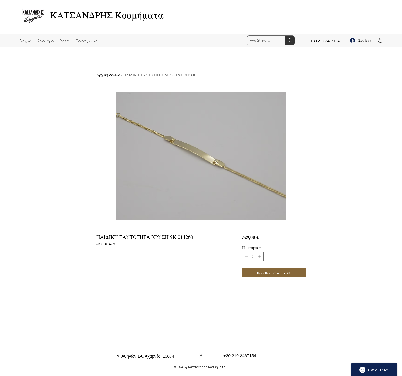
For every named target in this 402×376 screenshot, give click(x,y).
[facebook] (201, 355)
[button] (45, 38)
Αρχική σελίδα (108, 74)
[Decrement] (246, 256)
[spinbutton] (253, 256)
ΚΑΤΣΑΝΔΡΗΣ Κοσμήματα (107, 15)
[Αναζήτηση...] (290, 40)
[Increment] (260, 256)
